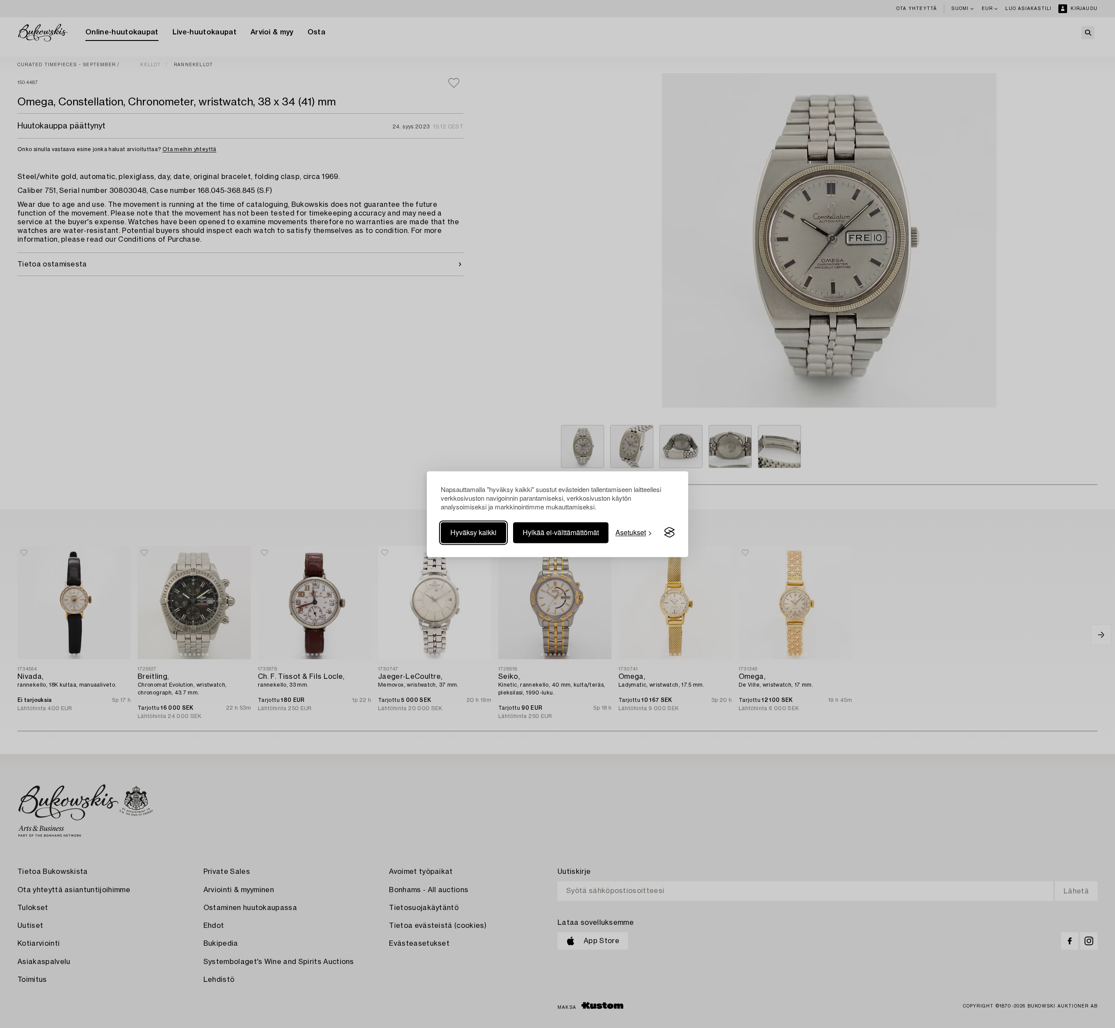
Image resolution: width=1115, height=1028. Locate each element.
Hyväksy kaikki (473, 532)
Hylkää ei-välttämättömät (561, 532)
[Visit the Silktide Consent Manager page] (669, 532)
